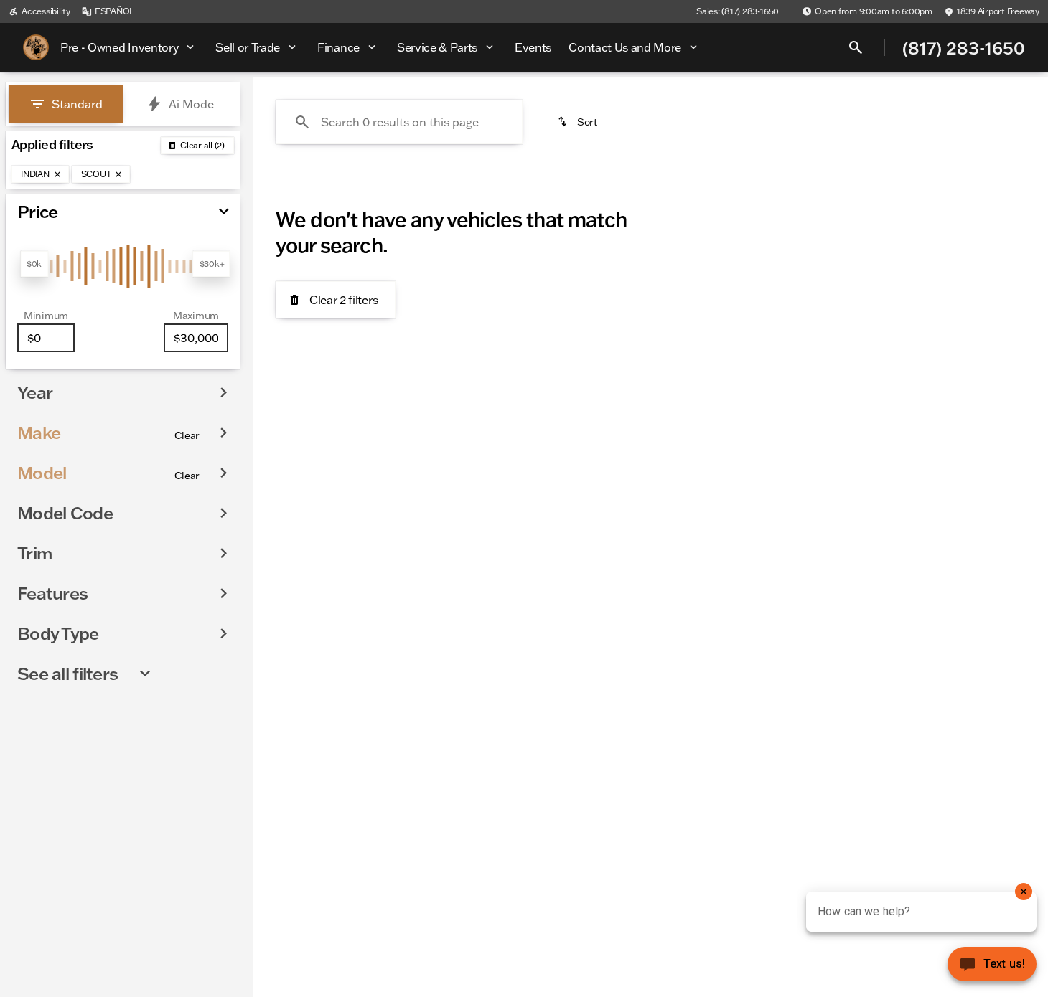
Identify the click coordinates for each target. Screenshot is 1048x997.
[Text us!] (992, 967)
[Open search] (855, 47)
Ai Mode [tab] (191, 104)
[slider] (34, 264)
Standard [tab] (77, 104)
